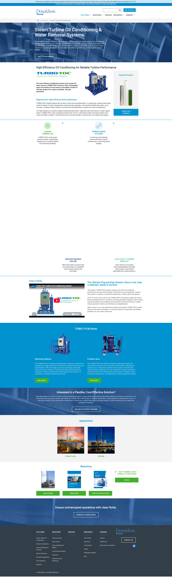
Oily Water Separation (42, 557)
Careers (102, 538)
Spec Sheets (87, 538)
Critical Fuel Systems (42, 544)
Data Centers (56, 541)
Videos (126, 480)
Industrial (55, 555)
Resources (118, 15)
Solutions (85, 15)
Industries (97, 15)
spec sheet (42, 380)
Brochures (74, 493)
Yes (132, 1)
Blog (85, 556)
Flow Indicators (41, 561)
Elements (39, 564)
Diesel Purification (41, 553)
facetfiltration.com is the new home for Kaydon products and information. (86, 4)
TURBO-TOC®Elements (126, 112)
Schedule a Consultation (86, 515)
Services (108, 15)
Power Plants (70, 456)
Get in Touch (129, 10)
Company (129, 15)
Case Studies (48, 493)
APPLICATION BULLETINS (100, 493)
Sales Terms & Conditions (107, 545)
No (135, 1)
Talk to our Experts (45, 56)
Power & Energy (57, 538)
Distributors (103, 541)
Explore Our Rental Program (86, 409)
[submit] (120, 10)
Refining (101, 456)
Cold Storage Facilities (59, 551)
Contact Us (128, 540)
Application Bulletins (90, 552)
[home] (51, 12)
